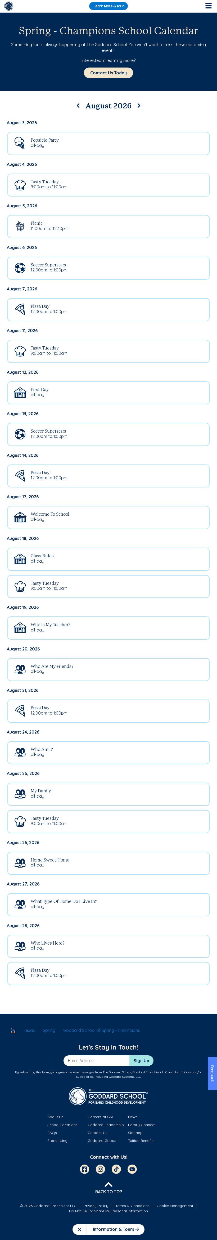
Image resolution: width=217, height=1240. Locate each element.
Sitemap (135, 1132)
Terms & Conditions (132, 1205)
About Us (55, 1116)
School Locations (62, 1124)
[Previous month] (78, 104)
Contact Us (97, 1132)
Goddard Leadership (106, 1124)
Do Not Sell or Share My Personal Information (108, 1211)
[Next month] (139, 104)
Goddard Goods (102, 1140)
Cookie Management (175, 1205)
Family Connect (142, 1124)
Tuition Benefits (141, 1140)
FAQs (52, 1132)
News (133, 1116)
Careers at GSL (101, 1116)
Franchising (57, 1140)
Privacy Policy (96, 1205)
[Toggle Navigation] (208, 6)
